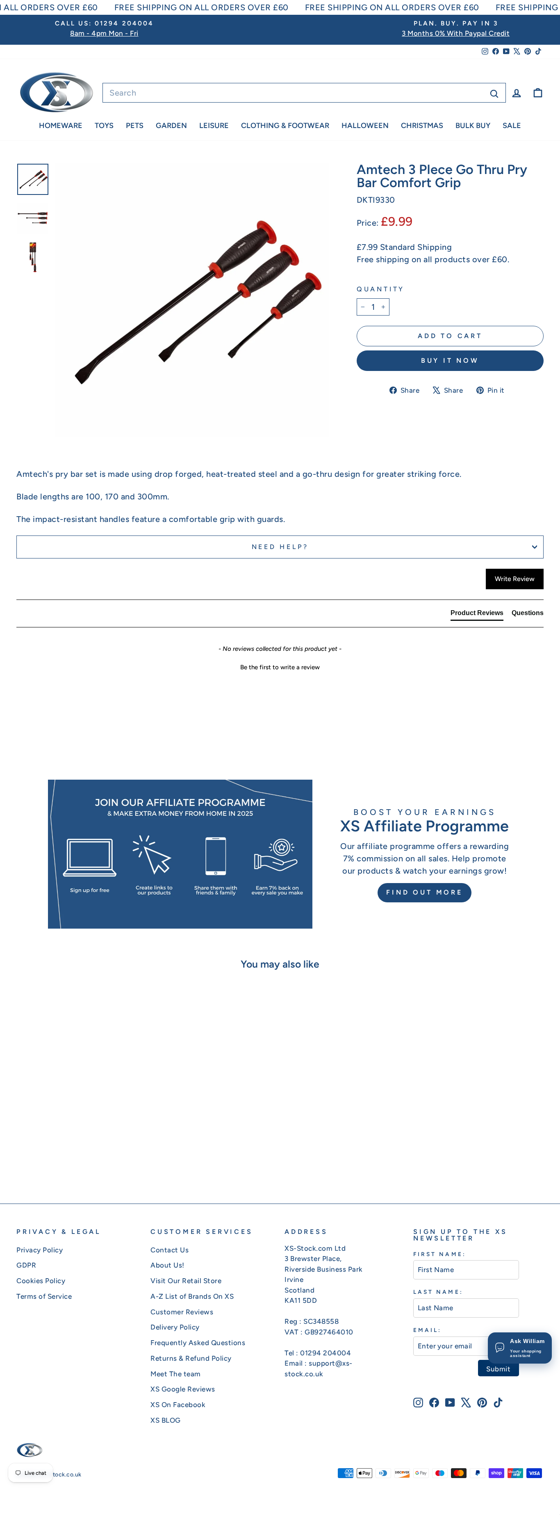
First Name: (439, 1254)
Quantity (381, 289)
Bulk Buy (472, 125)
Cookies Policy (40, 1281)
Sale (512, 125)
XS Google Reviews (182, 1389)
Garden (171, 125)
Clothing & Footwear (285, 125)
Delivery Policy (175, 1327)
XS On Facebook (177, 1405)
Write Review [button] (515, 579)
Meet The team (175, 1374)
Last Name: (438, 1291)
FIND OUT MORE (424, 892)
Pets (134, 125)
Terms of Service (44, 1296)
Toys (104, 125)
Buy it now (450, 360)
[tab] (477, 615)
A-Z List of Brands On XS (192, 1296)
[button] (280, 666)
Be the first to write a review (280, 667)
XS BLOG (165, 1420)
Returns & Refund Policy (191, 1358)
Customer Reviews (181, 1312)
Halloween (365, 125)
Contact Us (169, 1250)
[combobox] (304, 93)
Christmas (422, 125)
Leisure (214, 125)
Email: (427, 1330)
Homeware (60, 125)
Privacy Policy (39, 1250)
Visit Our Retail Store (185, 1281)
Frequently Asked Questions (197, 1343)
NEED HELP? (280, 547)
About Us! (167, 1265)
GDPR (26, 1265)
